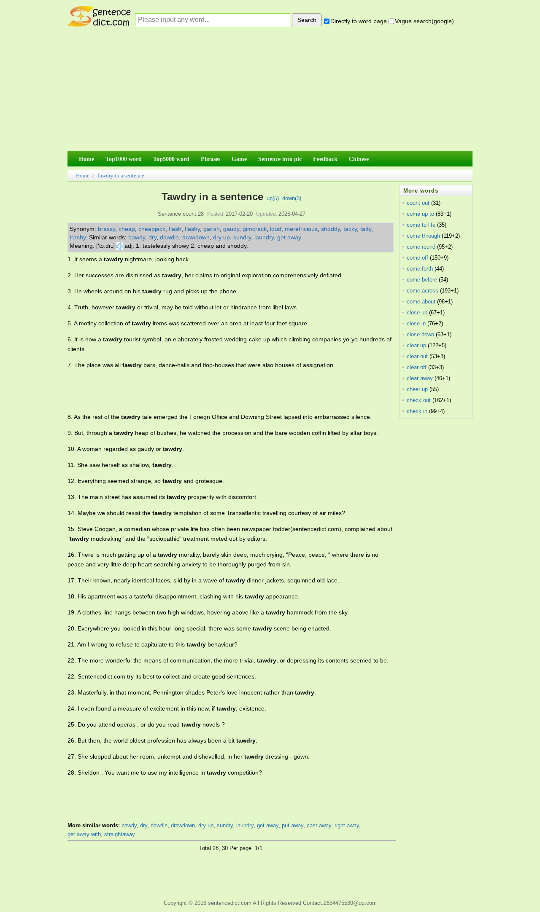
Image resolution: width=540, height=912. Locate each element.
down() (291, 198)
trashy (78, 237)
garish (211, 228)
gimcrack (255, 228)
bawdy (136, 237)
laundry (264, 237)
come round (421, 247)
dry (152, 237)
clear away (420, 378)
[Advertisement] (270, 91)
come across (422, 290)
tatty (365, 228)
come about (421, 301)
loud (275, 228)
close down (420, 334)
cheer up (417, 389)
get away (289, 237)
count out (418, 203)
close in (416, 323)
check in (417, 411)
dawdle (169, 237)
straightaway (119, 834)
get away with (84, 834)
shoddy (330, 228)
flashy (192, 228)
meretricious (301, 228)
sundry (242, 237)
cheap (127, 228)
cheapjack (151, 228)
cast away (319, 825)
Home (82, 175)
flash (175, 228)
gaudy (231, 228)
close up (417, 312)
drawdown (196, 237)
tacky (350, 228)
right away (347, 825)
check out (419, 400)
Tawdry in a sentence (120, 175)
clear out (417, 356)
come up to (420, 214)
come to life (421, 225)
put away (292, 825)
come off (417, 258)
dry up (221, 237)
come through (423, 236)
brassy (106, 228)
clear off (417, 367)
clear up (416, 345)
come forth (420, 269)
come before (422, 279)
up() (273, 198)
